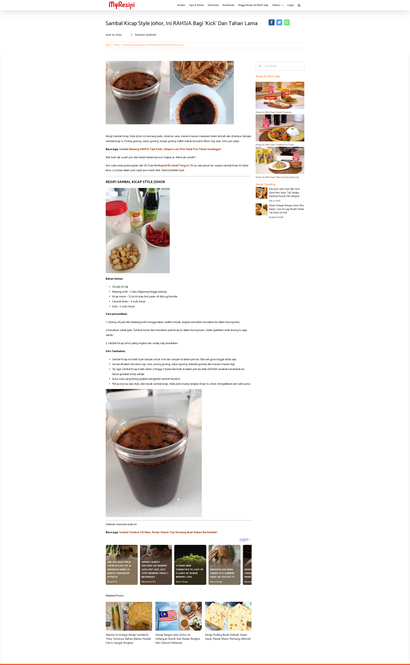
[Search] (299, 5)
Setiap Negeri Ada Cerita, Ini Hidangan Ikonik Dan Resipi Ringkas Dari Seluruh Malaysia (177, 639)
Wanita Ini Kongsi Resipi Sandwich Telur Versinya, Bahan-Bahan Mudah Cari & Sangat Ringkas (128, 639)
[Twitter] (279, 22)
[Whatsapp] (287, 22)
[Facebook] (272, 22)
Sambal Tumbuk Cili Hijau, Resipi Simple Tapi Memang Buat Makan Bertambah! (168, 532)
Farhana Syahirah (145, 34)
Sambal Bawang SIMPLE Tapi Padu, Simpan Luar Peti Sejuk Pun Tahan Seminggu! (170, 149)
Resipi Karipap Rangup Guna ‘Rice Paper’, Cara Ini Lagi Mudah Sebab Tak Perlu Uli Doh (286, 209)
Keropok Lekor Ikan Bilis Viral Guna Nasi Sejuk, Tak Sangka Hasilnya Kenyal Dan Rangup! (284, 192)
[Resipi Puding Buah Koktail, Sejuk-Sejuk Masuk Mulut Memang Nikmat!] (228, 616)
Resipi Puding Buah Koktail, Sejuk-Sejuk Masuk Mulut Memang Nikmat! (228, 637)
